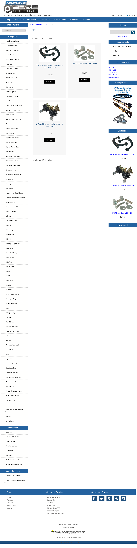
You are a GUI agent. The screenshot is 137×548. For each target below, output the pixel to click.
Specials (74, 20)
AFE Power (9, 349)
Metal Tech (10, 267)
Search (123, 25)
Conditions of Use (12, 446)
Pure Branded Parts (12, 41)
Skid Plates (9, 188)
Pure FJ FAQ (117, 55)
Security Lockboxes (12, 184)
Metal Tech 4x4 (11, 382)
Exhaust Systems (11, 92)
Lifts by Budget (11, 211)
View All (9, 508)
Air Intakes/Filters (11, 45)
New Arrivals (11, 505)
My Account (51, 505)
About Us (18, 20)
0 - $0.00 (132, 15)
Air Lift (8, 216)
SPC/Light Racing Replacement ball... (122, 185)
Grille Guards (10, 115)
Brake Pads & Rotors (13, 59)
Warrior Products (12, 326)
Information (31, 20)
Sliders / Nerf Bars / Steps (14, 193)
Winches (8, 340)
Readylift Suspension (13, 299)
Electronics (9, 87)
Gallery (115, 51)
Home (112, 15)
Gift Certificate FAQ (12, 460)
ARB (7, 354)
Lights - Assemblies (12, 147)
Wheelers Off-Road (12, 331)
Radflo (8, 285)
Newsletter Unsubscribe (14, 464)
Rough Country (11, 303)
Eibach (8, 239)
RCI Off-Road (10, 400)
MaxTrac (9, 262)
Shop (8, 20)
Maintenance (10, 151)
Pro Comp (9, 280)
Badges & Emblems (12, 50)
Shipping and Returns (54, 497)
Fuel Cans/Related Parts (14, 105)
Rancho (9, 290)
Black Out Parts (11, 55)
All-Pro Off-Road (12, 220)
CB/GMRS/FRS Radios (13, 78)
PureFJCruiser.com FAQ (14, 475)
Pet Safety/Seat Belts (13, 165)
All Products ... (10, 421)
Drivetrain (9, 82)
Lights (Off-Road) (11, 142)
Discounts (86, 20)
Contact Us (45, 20)
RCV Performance (12, 294)
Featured (10, 500)
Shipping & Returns (12, 437)
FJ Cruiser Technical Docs (122, 46)
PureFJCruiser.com (73, 524)
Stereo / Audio (10, 202)
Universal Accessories (13, 345)
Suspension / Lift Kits (41, 24)
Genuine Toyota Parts (13, 110)
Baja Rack (9, 359)
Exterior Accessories (12, 96)
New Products (60, 20)
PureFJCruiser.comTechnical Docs (14, 481)
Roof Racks (9, 179)
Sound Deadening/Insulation (15, 197)
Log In (120, 15)
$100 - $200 (113, 72)
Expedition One (11, 368)
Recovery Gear (11, 170)
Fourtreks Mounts (12, 372)
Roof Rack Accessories (13, 174)
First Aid (8, 101)
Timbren (9, 317)
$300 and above (114, 77)
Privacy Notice (10, 441)
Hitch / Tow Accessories (13, 119)
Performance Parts (12, 161)
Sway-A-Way (10, 313)
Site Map (9, 455)
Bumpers (9, 64)
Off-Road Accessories (13, 156)
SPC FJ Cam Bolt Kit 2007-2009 (84, 64)
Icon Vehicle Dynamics (14, 253)
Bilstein (8, 225)
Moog (8, 271)
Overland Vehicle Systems (14, 391)
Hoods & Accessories (13, 124)
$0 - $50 (111, 68)
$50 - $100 (112, 70)
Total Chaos (10, 322)
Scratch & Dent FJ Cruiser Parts (13, 411)
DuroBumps (10, 234)
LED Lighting (10, 133)
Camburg (9, 230)
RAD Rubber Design (12, 395)
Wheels (8, 336)
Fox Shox (9, 248)
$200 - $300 (113, 75)
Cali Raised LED (11, 363)
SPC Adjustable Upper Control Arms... (122, 154)
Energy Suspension (13, 243)
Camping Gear (11, 73)
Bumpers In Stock (12, 69)
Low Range (10, 257)
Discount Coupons (53, 511)
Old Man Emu (11, 276)
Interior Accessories (12, 128)
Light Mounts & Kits (12, 138)
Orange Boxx (10, 386)
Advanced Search (123, 36)
